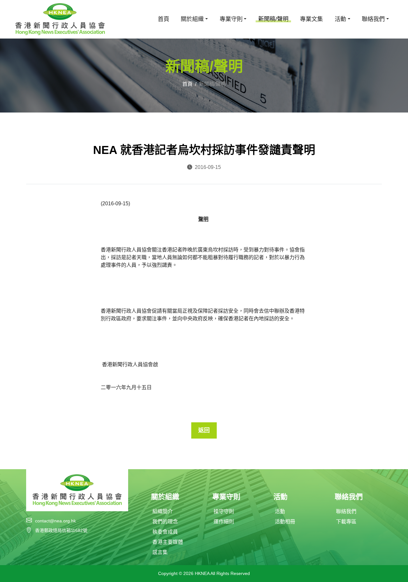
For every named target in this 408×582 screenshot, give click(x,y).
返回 (204, 430)
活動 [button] (340, 19)
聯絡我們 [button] (373, 19)
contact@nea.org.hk (55, 520)
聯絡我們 (346, 511)
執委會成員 (165, 532)
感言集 (160, 552)
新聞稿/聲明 (273, 19)
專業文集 (311, 19)
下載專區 (346, 521)
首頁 (163, 19)
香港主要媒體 (167, 542)
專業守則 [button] (231, 19)
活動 (280, 511)
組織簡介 (162, 511)
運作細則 (224, 521)
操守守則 (224, 511)
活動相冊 (285, 521)
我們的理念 (165, 521)
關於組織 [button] (192, 19)
